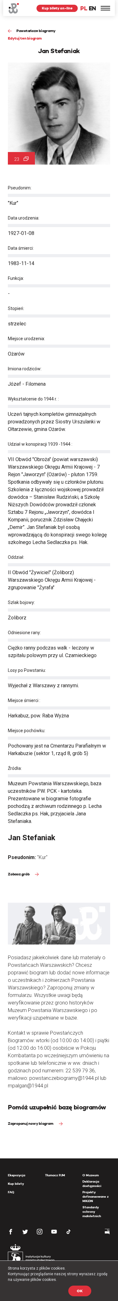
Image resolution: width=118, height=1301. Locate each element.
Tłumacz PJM (55, 1175)
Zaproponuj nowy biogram (31, 1123)
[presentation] (4, 589)
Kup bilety (16, 1184)
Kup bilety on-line (57, 8)
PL (83, 8)
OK (80, 1290)
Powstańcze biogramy (36, 30)
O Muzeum (90, 1175)
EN (92, 8)
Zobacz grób (19, 874)
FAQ (11, 1192)
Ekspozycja (16, 1175)
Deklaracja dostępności (91, 1183)
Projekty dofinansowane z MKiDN (95, 1196)
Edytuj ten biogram (25, 38)
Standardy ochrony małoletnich (91, 1211)
